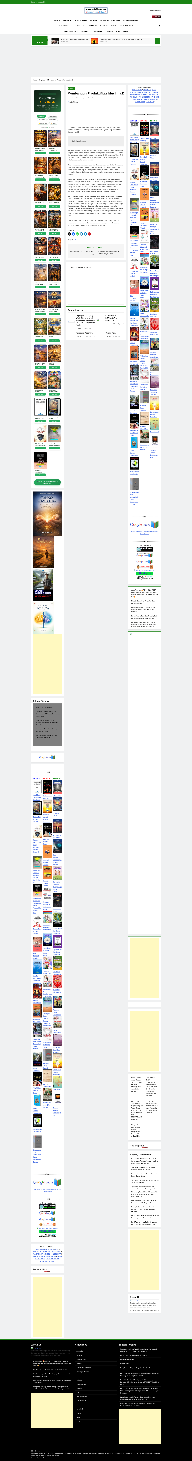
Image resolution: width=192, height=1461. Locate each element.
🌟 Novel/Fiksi (43, 123)
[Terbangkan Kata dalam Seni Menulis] (55, 42)
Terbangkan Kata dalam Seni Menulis (74, 39)
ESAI (57, 1249)
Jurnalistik (99, 31)
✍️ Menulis (42, 119)
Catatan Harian (80, 20)
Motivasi (93, 20)
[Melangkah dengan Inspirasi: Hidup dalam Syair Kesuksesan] (94, 42)
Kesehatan (63, 26)
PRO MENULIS (119, 1453)
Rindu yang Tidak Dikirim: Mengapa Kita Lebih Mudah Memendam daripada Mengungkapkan (144, 1194)
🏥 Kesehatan (52, 116)
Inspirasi (67, 20)
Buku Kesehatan (71, 31)
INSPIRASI (50, 1249)
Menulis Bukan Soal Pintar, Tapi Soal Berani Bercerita (50, 1370)
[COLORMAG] (135, 1301)
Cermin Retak (110, 333)
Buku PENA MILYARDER (44, 707)
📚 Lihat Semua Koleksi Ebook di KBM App (47, 482)
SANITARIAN (45, 1252)
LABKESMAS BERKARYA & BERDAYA (111, 318)
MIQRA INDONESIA (48, 1256)
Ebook (110, 31)
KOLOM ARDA (49, 1453)
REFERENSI (56, 1252)
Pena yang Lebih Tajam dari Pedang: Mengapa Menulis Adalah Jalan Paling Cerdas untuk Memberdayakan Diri (143, 624)
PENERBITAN (43, 1261)
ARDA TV (57, 20)
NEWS (59, 1256)
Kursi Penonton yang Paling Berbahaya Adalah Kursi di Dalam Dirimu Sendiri (47, 722)
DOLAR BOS (40, 1249)
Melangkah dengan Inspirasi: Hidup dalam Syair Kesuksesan (121, 39)
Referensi (75, 26)
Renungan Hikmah (130, 20)
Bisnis (125, 31)
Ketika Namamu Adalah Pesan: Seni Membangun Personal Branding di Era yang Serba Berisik (137, 1084)
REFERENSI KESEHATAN (73, 1453)
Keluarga (104, 26)
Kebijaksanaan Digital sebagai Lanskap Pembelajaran (137, 1368)
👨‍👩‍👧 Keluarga (52, 119)
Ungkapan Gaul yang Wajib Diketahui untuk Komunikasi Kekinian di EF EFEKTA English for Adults (85, 320)
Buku (113, 26)
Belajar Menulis (89, 26)
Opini (118, 31)
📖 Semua (41, 116)
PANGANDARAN (53, 1259)
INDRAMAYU (40, 1259)
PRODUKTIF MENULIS (105, 1453)
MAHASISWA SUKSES (41, 1254)
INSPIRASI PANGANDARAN (50, 1455)
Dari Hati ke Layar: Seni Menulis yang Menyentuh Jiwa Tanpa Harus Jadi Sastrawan (143, 609)
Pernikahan (86, 31)
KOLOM (36, 1252)
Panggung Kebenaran (85, 333)
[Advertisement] (96, 61)
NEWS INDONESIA (146, 1453)
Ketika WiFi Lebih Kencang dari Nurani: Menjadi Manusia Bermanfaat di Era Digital (48, 714)
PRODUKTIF (56, 1254)
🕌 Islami (53, 123)
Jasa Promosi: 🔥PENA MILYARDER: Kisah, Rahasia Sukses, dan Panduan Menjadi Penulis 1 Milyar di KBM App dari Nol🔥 (52, 1363)
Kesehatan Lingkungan (110, 20)
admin (71, 98)
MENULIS (36, 1256)
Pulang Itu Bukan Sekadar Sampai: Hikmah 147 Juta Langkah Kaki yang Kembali (143, 1209)
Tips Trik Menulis (126, 26)
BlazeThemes (44, 1458)
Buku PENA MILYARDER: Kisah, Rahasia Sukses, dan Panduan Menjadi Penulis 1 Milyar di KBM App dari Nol (145, 1161)
